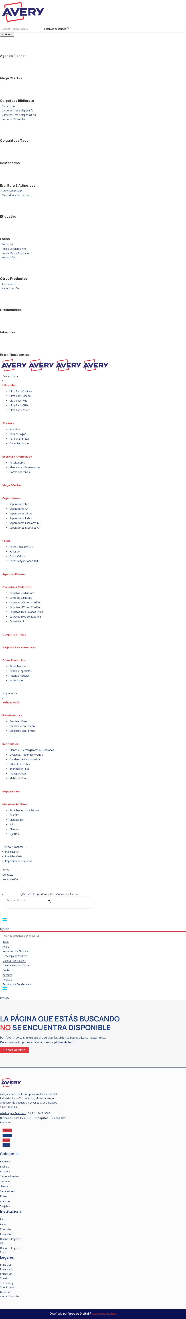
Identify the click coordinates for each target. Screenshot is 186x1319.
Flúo (12, 824)
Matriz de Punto (18, 778)
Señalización (11, 702)
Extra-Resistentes (15, 354)
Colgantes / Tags (14, 140)
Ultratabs (8, 385)
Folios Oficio (9, 257)
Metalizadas (16, 819)
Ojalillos (14, 834)
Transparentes (18, 773)
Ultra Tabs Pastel (19, 410)
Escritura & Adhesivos (17, 185)
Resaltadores (17, 462)
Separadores (11, 498)
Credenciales (11, 310)
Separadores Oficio (20, 513)
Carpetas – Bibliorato (21, 593)
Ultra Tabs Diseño (20, 396)
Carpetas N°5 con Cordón (24, 607)
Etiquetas (8, 216)
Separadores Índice (20, 518)
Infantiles (7, 332)
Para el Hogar (17, 434)
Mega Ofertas (11, 78)
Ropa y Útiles (11, 791)
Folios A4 (7, 244)
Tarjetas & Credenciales (19, 647)
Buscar (11, 900)
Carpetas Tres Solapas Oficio (19, 115)
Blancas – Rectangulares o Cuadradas (31, 750)
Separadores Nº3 (19, 504)
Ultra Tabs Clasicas (20, 391)
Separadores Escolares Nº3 (25, 523)
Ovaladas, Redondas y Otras (26, 754)
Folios (5, 239)
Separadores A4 (18, 508)
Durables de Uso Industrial (25, 759)
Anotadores (9, 284)
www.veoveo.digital (105, 1314)
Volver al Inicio (14, 1050)
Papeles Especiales (20, 671)
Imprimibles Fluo (19, 768)
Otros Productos (14, 278)
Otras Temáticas (19, 443)
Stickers (8, 423)
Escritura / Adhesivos (17, 456)
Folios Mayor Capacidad (16, 253)
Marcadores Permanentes (17, 195)
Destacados (10, 163)
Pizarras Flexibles (19, 675)
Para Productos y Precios (24, 810)
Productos (7, 34)
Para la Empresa (19, 438)
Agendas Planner (14, 574)
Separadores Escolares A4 (24, 527)
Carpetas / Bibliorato (17, 100)
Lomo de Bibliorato (13, 119)
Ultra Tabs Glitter (19, 405)
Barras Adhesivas (12, 191)
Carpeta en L (9, 106)
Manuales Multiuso (15, 804)
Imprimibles (10, 744)
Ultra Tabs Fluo (18, 400)
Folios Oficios (17, 556)
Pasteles (14, 815)
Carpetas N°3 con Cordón (24, 602)
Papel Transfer (10, 288)
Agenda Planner (13, 55)
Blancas (14, 829)
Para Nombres (12, 715)
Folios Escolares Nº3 (14, 248)
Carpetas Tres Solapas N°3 (18, 110)
